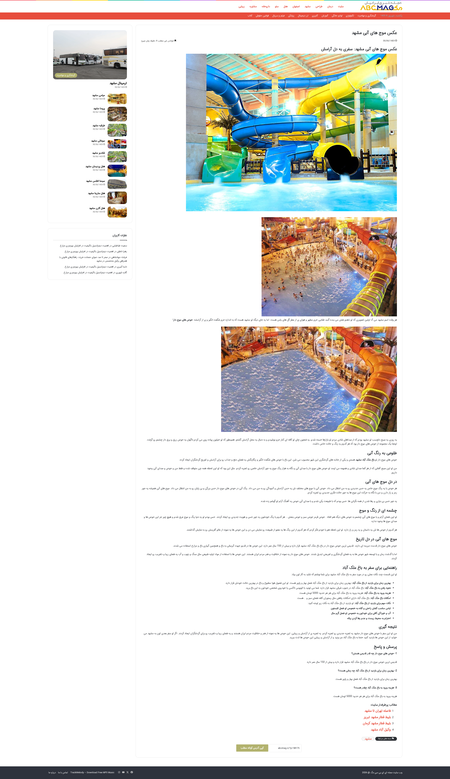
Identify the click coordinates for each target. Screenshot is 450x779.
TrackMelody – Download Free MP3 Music (92, 772)
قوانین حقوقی (262, 16)
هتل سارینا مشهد (96, 193)
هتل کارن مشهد (97, 208)
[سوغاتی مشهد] (117, 144)
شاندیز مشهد (98, 153)
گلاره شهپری (121, 272)
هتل (286, 6)
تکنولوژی (350, 16)
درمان (330, 6)
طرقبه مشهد (98, 125)
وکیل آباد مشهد (381, 729)
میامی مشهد (98, 95)
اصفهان (296, 6)
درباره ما (52, 772)
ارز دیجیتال (303, 16)
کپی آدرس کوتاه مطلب (252, 748)
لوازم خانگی (337, 16)
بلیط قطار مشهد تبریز (377, 717)
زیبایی (242, 6)
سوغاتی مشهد (98, 141)
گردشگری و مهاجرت (367, 16)
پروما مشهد (99, 108)
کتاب (250, 16)
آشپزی (315, 16)
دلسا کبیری (122, 267)
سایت (341, 6)
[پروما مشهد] (117, 114)
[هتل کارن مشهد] (117, 212)
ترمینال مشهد (118, 83)
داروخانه (266, 6)
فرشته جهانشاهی (119, 257)
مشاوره (253, 6)
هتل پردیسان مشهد (95, 166)
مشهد (308, 6)
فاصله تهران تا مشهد (377, 710)
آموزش (325, 16)
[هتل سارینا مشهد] (117, 198)
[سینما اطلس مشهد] (117, 184)
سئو (277, 6)
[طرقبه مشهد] (117, 130)
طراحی (319, 6)
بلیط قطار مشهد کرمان (377, 723)
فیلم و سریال (278, 16)
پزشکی (291, 16)
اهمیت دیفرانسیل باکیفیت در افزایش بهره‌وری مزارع (84, 246)
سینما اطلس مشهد (95, 181)
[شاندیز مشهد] (117, 156)
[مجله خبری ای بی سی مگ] (381, 6)
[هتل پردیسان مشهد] (117, 171)
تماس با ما (63, 772)
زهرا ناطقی (122, 251)
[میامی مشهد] (117, 99)
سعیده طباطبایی (119, 246)
